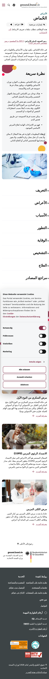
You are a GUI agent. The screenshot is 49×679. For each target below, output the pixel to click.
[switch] (42, 336)
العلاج (43, 265)
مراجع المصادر (36, 278)
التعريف (41, 190)
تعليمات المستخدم (39, 587)
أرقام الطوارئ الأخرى (38, 629)
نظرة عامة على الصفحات (36, 592)
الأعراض (41, 203)
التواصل (43, 606)
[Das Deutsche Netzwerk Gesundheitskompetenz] (19, 645)
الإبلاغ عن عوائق (17, 592)
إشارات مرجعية (36, 24)
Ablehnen (24, 385)
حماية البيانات (41, 672)
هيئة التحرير (30, 672)
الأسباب (41, 215)
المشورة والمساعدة (16, 582)
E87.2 (21, 41)
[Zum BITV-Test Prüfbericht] (33, 655)
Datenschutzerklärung (30, 316)
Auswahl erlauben (24, 377)
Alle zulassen (24, 369)
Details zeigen (35, 362)
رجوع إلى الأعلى (26, 544)
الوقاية (42, 240)
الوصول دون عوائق (16, 587)
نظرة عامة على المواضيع (36, 582)
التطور (42, 228)
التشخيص (40, 253)
